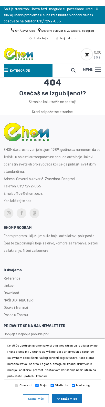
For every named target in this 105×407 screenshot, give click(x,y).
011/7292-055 (25, 30)
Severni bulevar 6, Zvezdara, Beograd (67, 30)
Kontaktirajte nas (17, 201)
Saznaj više (36, 398)
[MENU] (98, 70)
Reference (12, 278)
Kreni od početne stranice (52, 112)
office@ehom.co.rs (28, 194)
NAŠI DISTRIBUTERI (18, 300)
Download (11, 293)
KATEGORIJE (19, 70)
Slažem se (68, 398)
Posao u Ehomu (16, 315)
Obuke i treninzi (16, 308)
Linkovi (9, 286)
